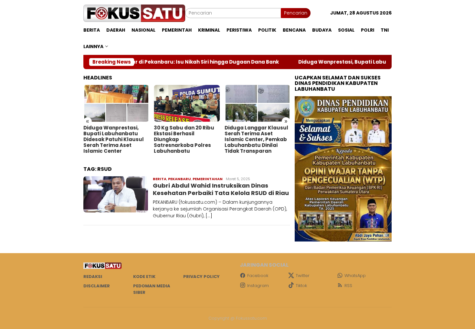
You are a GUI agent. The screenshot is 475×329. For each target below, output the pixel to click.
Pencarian (295, 13)
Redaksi (92, 276)
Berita (159, 178)
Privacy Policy (201, 276)
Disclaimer (96, 286)
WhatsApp (355, 275)
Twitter (303, 275)
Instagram (258, 286)
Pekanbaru (179, 178)
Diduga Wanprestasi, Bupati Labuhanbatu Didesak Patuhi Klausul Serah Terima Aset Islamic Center (113, 139)
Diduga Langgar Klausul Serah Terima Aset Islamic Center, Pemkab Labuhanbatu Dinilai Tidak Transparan (256, 139)
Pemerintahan (208, 178)
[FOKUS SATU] (134, 13)
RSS (348, 286)
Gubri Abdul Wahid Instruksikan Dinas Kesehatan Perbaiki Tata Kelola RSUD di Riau (221, 189)
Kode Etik (144, 276)
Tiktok (301, 286)
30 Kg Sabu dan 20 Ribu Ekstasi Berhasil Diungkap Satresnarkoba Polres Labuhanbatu (184, 139)
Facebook (257, 275)
